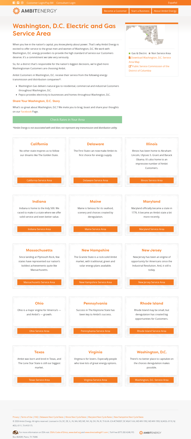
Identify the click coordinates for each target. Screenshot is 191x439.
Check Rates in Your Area (67, 120)
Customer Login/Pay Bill (40, 2)
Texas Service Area (39, 380)
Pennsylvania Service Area (95, 331)
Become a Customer (115, 11)
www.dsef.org (75, 432)
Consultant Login (66, 2)
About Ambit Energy (165, 11)
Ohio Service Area (39, 331)
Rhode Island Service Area (151, 331)
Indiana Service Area (39, 229)
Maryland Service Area (151, 229)
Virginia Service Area (95, 380)
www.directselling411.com (96, 432)
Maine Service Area (95, 229)
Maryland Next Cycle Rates (100, 417)
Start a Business (140, 11)
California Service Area (39, 180)
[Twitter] (18, 2)
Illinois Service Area (151, 180)
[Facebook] (14, 2)
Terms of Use (26, 417)
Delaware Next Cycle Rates (51, 417)
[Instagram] (22, 2)
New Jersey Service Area (151, 282)
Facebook (26, 111)
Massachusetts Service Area (39, 282)
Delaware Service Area (95, 180)
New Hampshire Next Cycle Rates (128, 417)
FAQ (36, 417)
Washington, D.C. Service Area (151, 380)
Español (172, 2)
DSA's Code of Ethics (59, 432)
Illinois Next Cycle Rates (75, 417)
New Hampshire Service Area (95, 282)
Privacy (16, 417)
